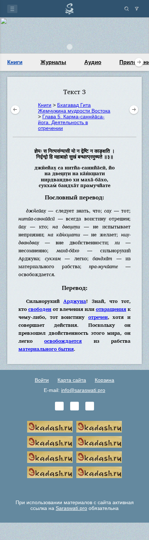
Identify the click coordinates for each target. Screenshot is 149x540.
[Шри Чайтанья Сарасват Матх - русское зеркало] (99, 442)
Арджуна (74, 301)
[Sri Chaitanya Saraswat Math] (50, 427)
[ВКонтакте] (59, 406)
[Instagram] (89, 406)
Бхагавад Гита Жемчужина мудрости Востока (74, 108)
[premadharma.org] (99, 472)
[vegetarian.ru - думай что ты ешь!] (99, 427)
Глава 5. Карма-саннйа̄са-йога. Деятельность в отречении (71, 122)
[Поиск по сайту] (127, 9)
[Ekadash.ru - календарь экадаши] (50, 442)
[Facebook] (74, 406)
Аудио (92, 62)
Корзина (104, 380)
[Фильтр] (137, 9)
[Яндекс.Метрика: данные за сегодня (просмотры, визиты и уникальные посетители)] (74, 487)
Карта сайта (72, 380)
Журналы (53, 62)
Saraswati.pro (71, 508)
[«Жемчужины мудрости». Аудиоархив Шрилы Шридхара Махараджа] (99, 457)
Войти (42, 380)
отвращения (111, 309)
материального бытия (46, 349)
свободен (39, 309)
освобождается (63, 341)
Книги (14, 62)
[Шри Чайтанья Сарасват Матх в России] (50, 472)
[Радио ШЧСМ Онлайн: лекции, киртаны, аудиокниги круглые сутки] (50, 457)
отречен (98, 317)
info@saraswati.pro (83, 390)
